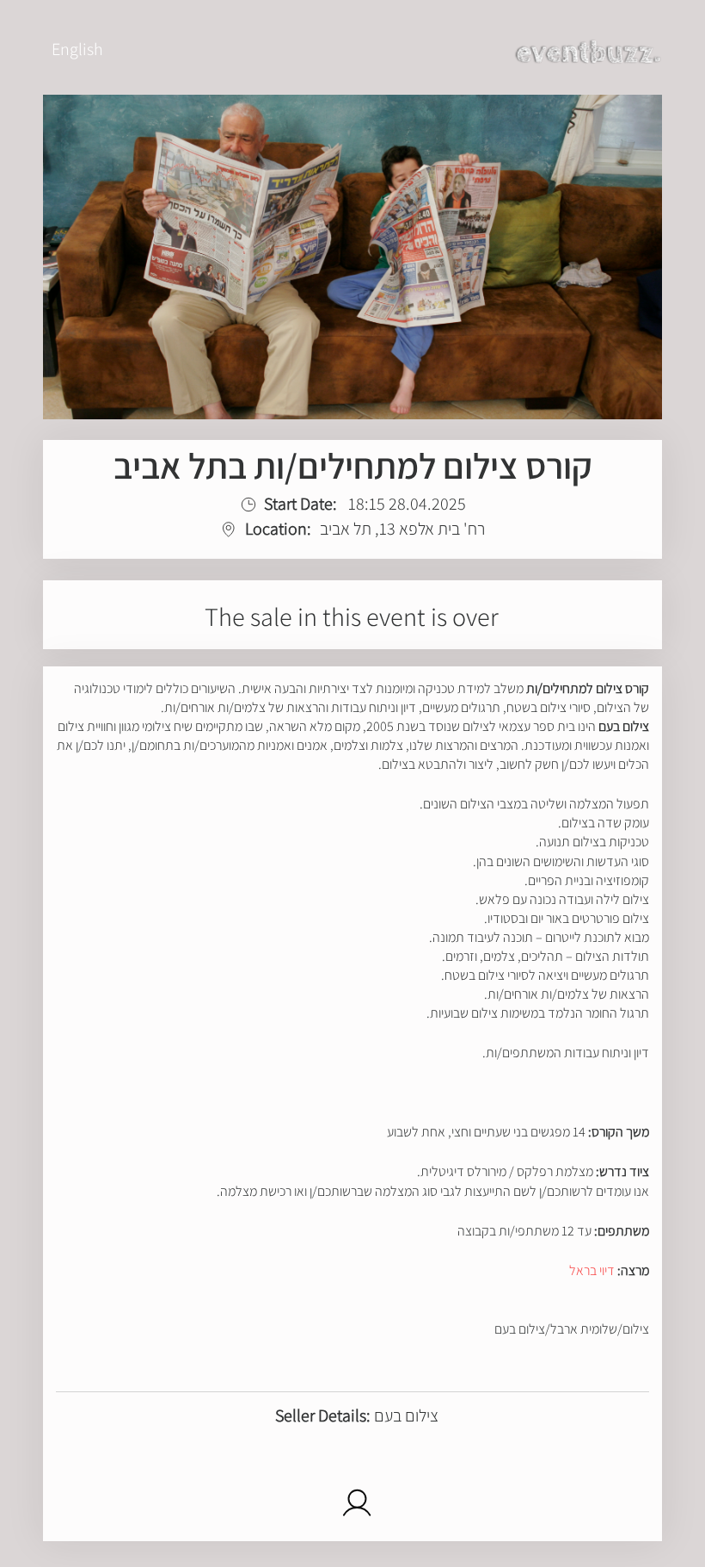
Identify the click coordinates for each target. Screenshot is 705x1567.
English (77, 49)
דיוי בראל (592, 1270)
